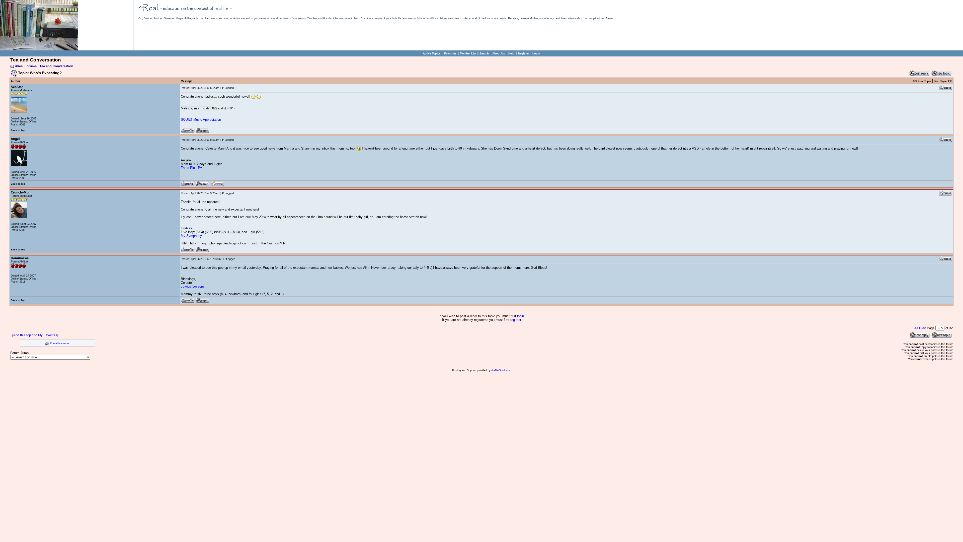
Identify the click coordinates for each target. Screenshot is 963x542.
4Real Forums (26, 66)
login (520, 316)
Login (536, 53)
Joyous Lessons (193, 286)
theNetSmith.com (501, 370)
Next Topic (940, 81)
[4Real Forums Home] (39, 49)
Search (484, 53)
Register (523, 53)
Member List (468, 53)
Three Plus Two (192, 168)
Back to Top (18, 130)
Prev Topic (924, 81)
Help (511, 53)
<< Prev (920, 328)
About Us (498, 53)
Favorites (450, 53)
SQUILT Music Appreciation (201, 119)
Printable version (60, 343)
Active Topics (432, 53)
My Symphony (191, 236)
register (515, 320)
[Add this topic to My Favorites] (35, 335)
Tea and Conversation (56, 66)
